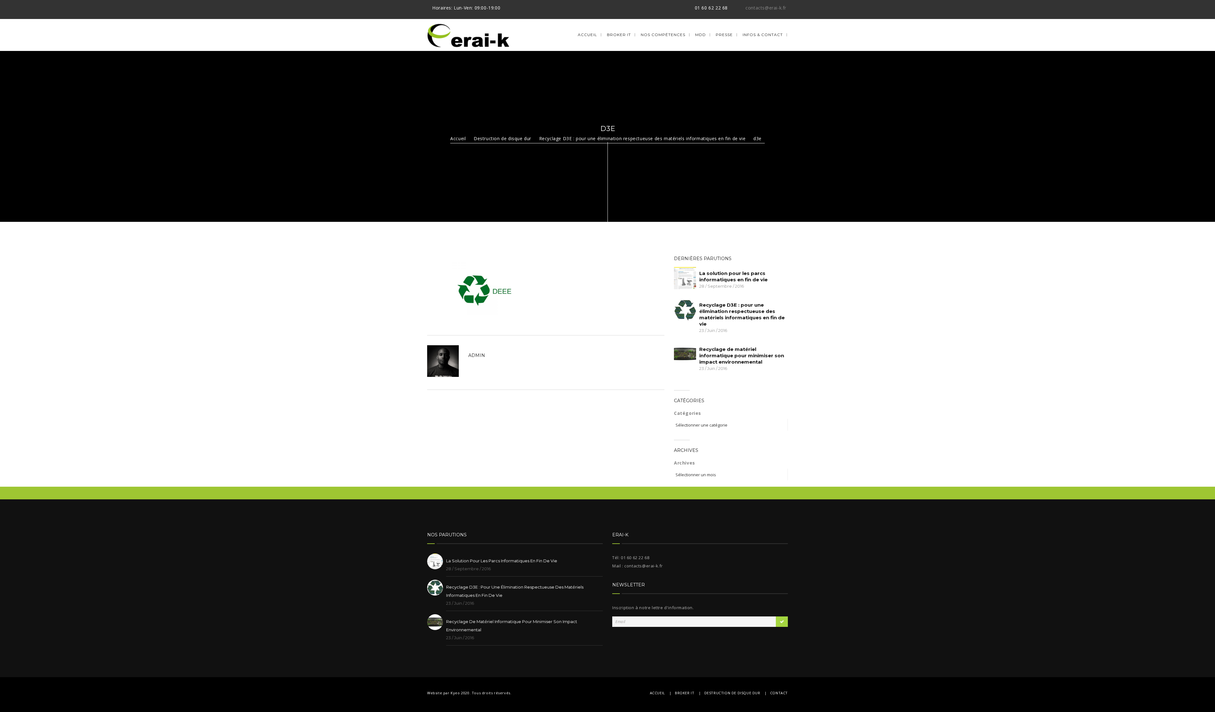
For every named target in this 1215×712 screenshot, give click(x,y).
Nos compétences (663, 34)
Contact (779, 692)
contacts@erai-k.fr (765, 8)
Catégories (687, 413)
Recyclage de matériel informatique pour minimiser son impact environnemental (741, 355)
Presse (724, 34)
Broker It (619, 34)
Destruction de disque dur (502, 138)
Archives (684, 463)
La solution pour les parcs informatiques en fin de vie (733, 276)
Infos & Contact (763, 34)
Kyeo (455, 692)
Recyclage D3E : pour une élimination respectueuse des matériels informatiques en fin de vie (642, 138)
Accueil (587, 34)
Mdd (700, 34)
